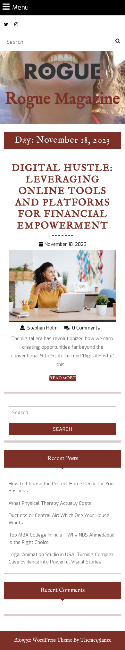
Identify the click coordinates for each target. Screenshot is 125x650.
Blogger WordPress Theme (43, 640)
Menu (20, 7)
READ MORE (62, 378)
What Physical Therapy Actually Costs (50, 503)
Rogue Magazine (62, 99)
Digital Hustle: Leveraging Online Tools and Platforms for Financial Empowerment (62, 197)
